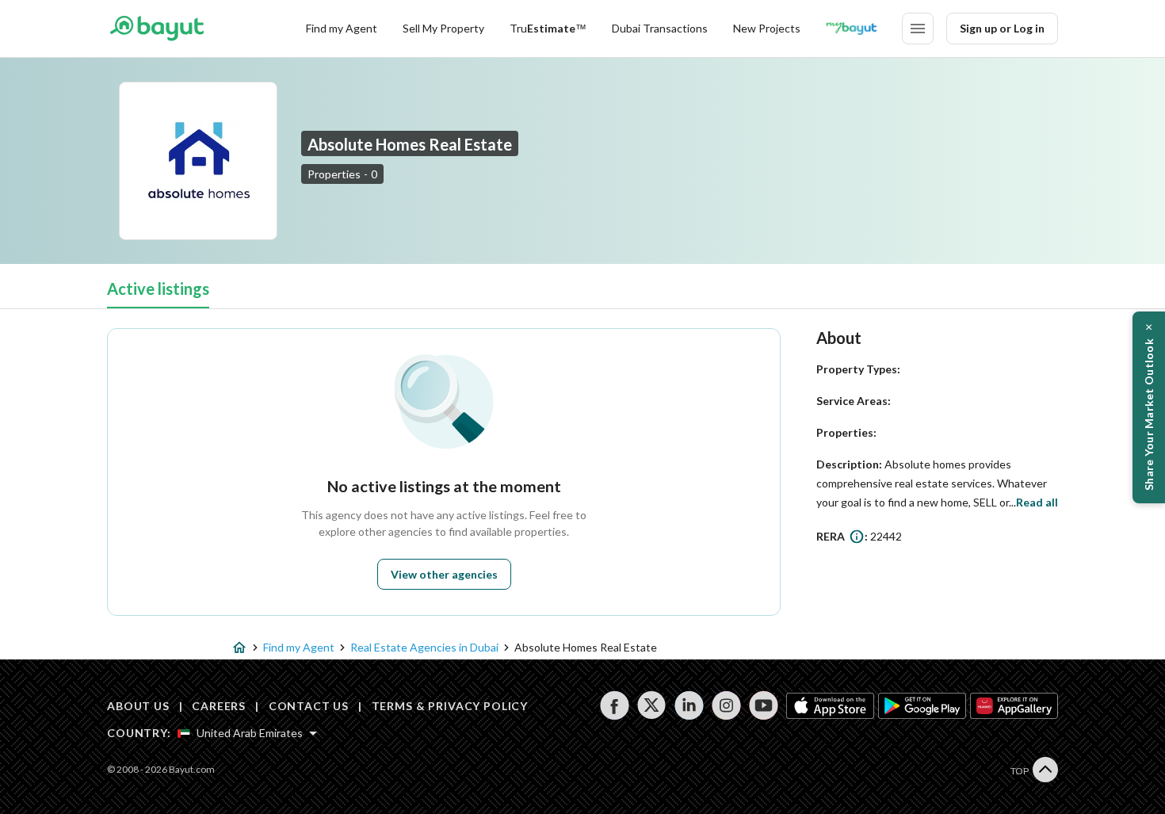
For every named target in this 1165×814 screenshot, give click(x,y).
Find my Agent (341, 28)
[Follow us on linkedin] (689, 705)
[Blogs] (851, 28)
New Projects (766, 28)
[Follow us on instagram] (726, 705)
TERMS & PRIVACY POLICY (450, 706)
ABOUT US (138, 706)
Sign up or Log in (1002, 28)
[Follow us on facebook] (614, 705)
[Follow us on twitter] (652, 705)
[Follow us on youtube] (763, 705)
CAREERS (219, 706)
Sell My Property (443, 28)
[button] (1149, 407)
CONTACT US (309, 706)
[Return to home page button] (156, 28)
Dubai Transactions (660, 28)
